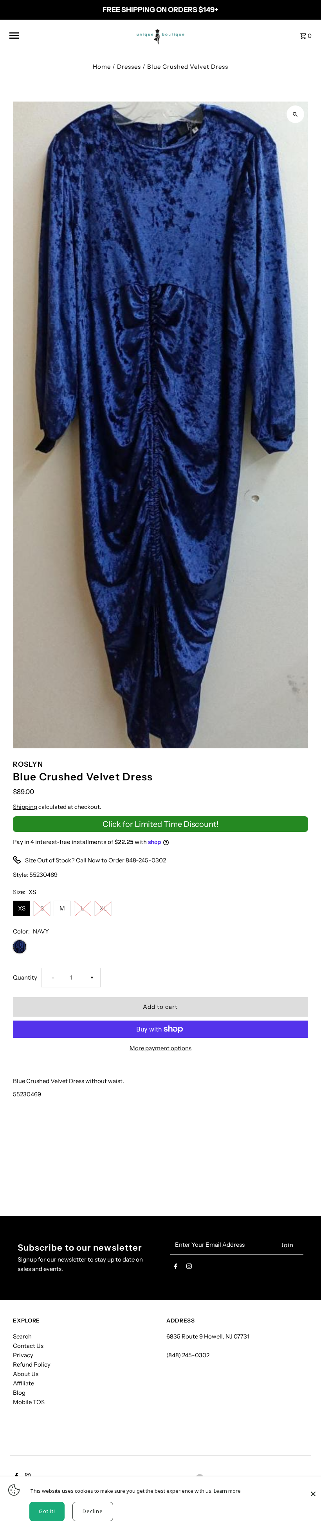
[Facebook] (175, 1267)
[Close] (313, 1490)
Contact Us (28, 1345)
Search (22, 1336)
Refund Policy (31, 1364)
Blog (19, 1392)
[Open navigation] (67, 35)
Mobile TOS (29, 1402)
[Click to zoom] (295, 114)
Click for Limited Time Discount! (160, 824)
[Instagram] (189, 1267)
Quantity (25, 977)
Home (102, 66)
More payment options (160, 1048)
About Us (25, 1374)
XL (103, 908)
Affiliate (23, 1383)
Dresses (129, 66)
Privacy (23, 1355)
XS (21, 908)
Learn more (227, 1490)
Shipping (25, 806)
